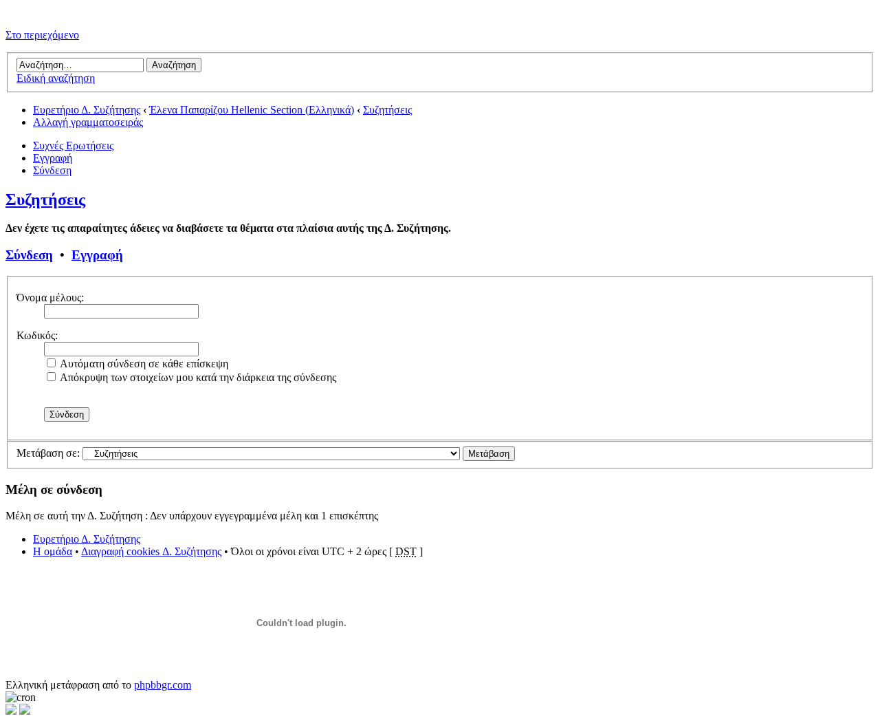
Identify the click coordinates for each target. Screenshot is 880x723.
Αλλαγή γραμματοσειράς (88, 122)
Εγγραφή (52, 158)
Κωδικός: (37, 335)
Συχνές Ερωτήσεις (73, 145)
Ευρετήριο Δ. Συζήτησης (86, 110)
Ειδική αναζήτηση (55, 78)
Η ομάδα (52, 551)
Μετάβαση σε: (48, 453)
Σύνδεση (52, 170)
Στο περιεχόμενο (42, 35)
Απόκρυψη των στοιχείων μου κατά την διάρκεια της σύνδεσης (197, 377)
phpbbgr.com (162, 685)
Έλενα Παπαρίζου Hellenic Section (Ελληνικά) (251, 110)
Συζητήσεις (387, 110)
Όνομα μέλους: (50, 297)
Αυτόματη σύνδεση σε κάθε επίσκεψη (143, 363)
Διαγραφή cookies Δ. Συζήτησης (151, 551)
